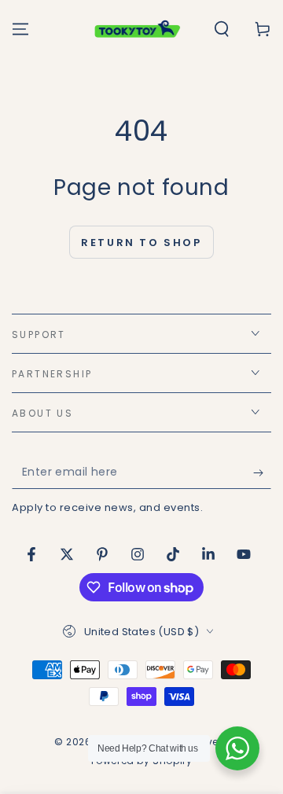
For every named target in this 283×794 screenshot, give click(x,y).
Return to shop (141, 242)
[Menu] (20, 29)
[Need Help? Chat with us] (237, 748)
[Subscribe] (262, 473)
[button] (221, 29)
